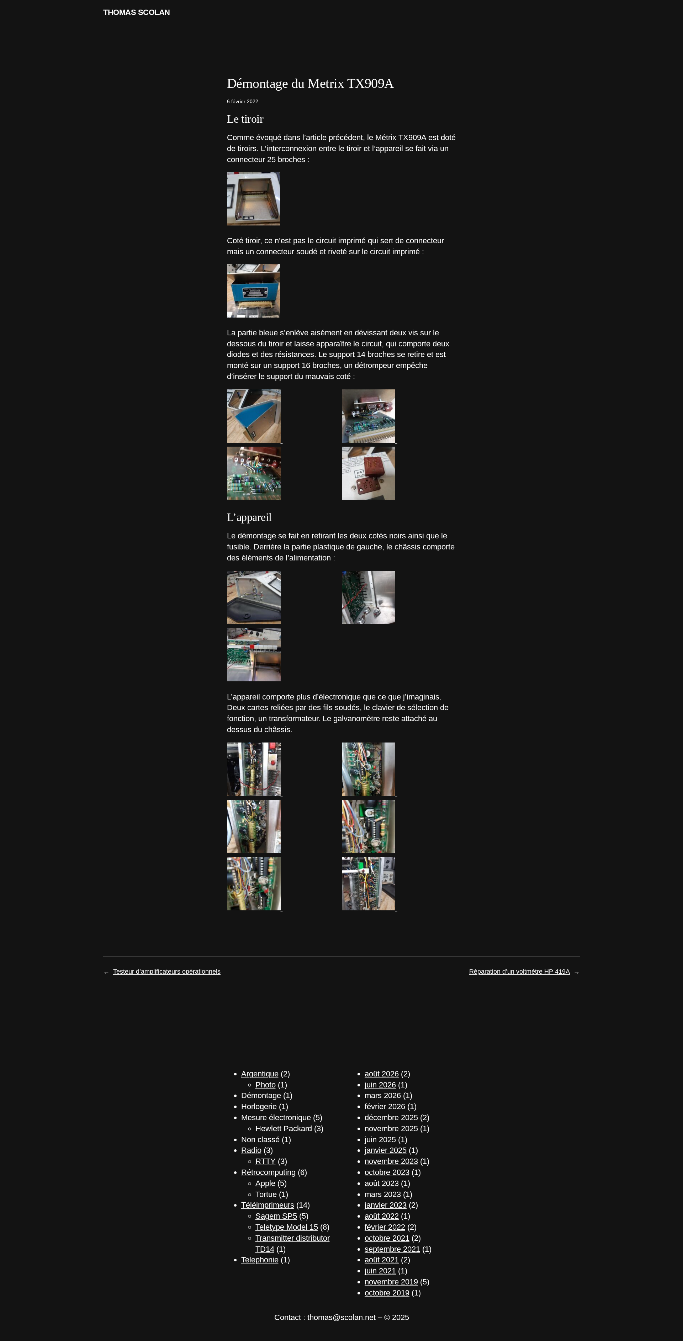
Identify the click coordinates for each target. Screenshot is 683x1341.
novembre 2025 (391, 1128)
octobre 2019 (387, 1292)
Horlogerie (259, 1106)
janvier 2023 (386, 1205)
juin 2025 (380, 1139)
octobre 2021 (387, 1238)
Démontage (261, 1095)
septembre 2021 (392, 1249)
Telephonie (260, 1259)
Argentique (260, 1073)
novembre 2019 (391, 1281)
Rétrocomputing (268, 1172)
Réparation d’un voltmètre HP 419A (519, 971)
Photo (265, 1084)
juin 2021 (380, 1270)
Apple (265, 1183)
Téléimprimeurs (267, 1205)
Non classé (260, 1139)
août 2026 (382, 1073)
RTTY (265, 1161)
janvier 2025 (386, 1150)
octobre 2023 (387, 1172)
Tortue (266, 1194)
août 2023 (382, 1183)
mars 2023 (383, 1194)
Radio (251, 1150)
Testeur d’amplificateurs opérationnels (167, 971)
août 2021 (382, 1259)
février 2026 (385, 1106)
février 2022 (385, 1227)
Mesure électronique (276, 1117)
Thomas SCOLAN (136, 12)
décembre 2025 (391, 1117)
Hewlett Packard (283, 1128)
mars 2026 (383, 1095)
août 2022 (382, 1216)
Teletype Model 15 (286, 1227)
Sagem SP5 (276, 1216)
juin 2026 (380, 1084)
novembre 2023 (391, 1161)
